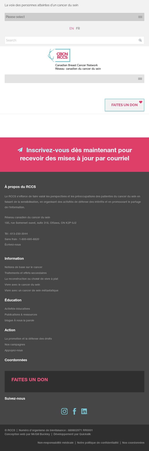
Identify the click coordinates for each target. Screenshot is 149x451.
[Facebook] (74, 411)
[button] (140, 40)
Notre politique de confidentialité (98, 443)
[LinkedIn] (84, 411)
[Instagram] (64, 411)
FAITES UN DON (124, 105)
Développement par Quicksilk (72, 434)
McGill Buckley (40, 434)
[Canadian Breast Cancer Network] (74, 59)
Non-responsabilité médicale (56, 443)
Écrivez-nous (13, 245)
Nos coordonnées (133, 443)
